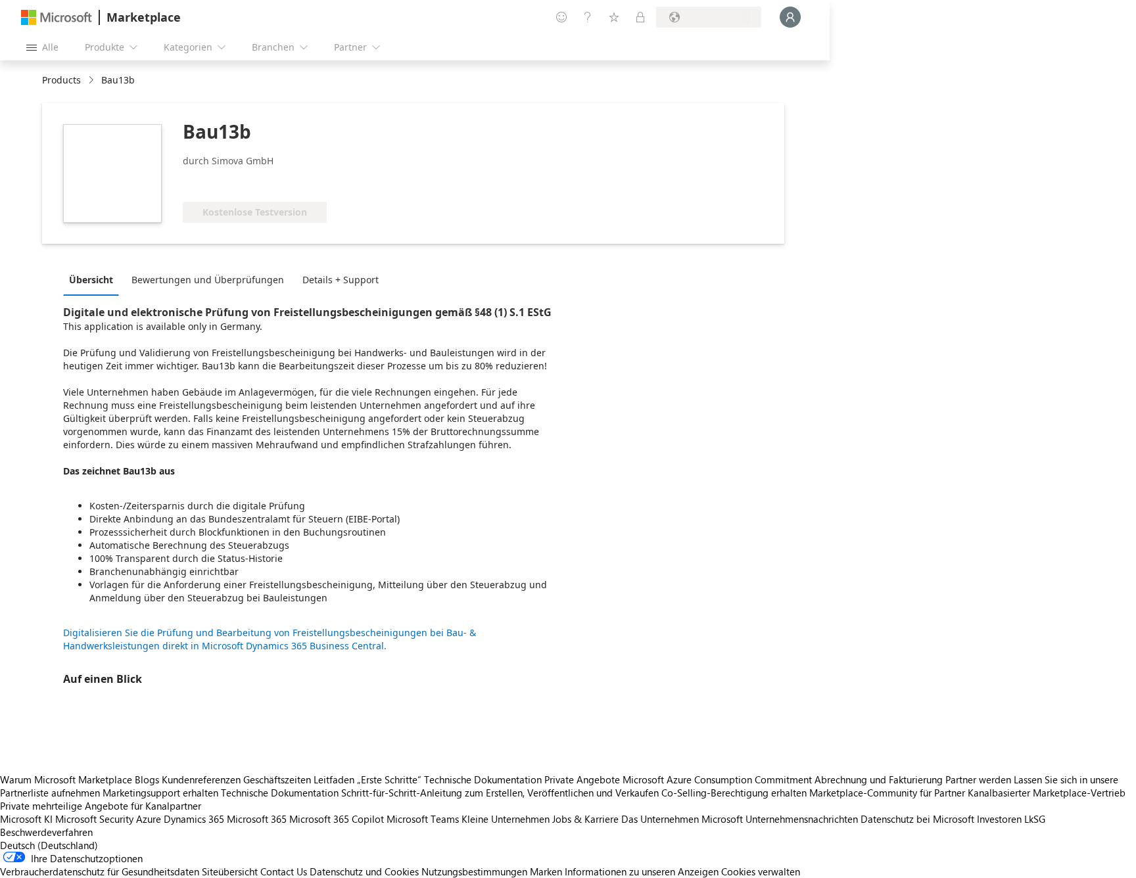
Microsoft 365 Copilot (336, 818)
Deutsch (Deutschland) (49, 845)
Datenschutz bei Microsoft (917, 818)
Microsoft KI (26, 818)
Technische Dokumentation (483, 779)
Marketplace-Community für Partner (887, 792)
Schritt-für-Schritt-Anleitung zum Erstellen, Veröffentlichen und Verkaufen (500, 792)
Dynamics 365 (194, 818)
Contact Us (283, 871)
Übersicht (91, 279)
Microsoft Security (94, 818)
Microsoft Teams (423, 818)
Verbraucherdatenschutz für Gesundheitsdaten (99, 871)
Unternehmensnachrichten (802, 818)
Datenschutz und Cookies (364, 871)
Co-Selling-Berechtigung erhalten (734, 792)
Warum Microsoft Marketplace (66, 779)
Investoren (999, 818)
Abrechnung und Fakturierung (879, 779)
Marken (546, 871)
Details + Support (340, 279)
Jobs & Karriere (585, 818)
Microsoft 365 (257, 818)
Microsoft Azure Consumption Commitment (719, 779)
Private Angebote (582, 779)
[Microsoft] (56, 17)
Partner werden (978, 779)
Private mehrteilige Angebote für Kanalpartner (100, 805)
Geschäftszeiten (277, 779)
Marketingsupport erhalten (160, 792)
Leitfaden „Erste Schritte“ (367, 779)
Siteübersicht (230, 871)
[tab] (94, 279)
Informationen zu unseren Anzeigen (642, 871)
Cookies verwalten (760, 871)
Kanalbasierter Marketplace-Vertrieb (1046, 792)
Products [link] (61, 80)
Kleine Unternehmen (506, 818)
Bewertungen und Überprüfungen (207, 279)
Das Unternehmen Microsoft (682, 818)
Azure (148, 818)
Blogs (147, 779)
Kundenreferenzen (201, 779)
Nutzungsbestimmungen (474, 871)
